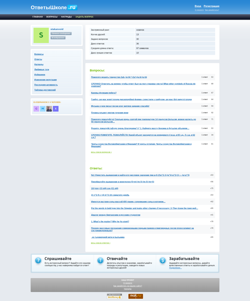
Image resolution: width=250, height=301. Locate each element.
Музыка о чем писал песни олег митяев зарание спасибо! (120, 106)
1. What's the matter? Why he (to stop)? (110, 221)
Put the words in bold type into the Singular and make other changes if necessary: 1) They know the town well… (144, 208)
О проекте (199, 10)
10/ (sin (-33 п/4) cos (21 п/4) (104, 188)
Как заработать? (212, 10)
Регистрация (211, 6)
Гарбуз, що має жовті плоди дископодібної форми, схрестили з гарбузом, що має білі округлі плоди (141, 99)
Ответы (38, 59)
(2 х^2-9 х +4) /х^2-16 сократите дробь (110, 195)
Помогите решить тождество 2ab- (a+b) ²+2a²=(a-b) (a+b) (119, 77)
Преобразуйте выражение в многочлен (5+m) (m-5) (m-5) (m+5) (122, 182)
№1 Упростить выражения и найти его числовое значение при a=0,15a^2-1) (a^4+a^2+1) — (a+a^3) (140, 175)
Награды (127, 289)
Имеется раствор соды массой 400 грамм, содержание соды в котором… (128, 201)
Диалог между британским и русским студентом (115, 215)
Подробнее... (175, 268)
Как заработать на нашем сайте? (127, 286)
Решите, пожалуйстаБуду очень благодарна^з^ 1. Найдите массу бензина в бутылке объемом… (140, 128)
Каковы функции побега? (103, 93)
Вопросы (39, 54)
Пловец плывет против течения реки (109, 113)
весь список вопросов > (101, 152)
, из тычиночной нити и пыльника (107, 237)
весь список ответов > (100, 243)
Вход (198, 6)
